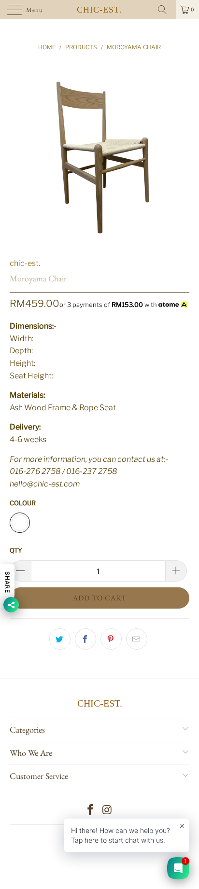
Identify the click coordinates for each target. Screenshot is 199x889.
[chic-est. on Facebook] (91, 811)
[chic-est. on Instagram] (107, 811)
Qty (16, 550)
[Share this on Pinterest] (111, 639)
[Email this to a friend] (136, 639)
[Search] (165, 9)
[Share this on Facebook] (85, 639)
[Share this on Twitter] (60, 639)
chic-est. (99, 9)
